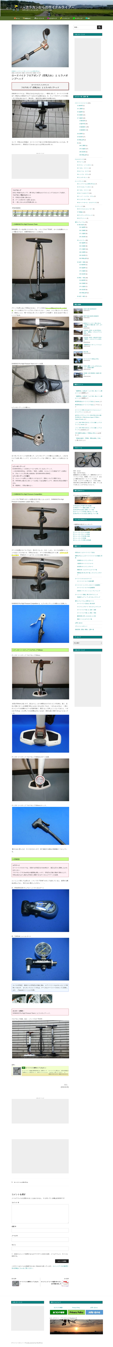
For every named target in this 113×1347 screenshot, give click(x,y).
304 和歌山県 (83, 292)
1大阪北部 (82, 120)
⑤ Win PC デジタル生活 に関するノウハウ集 (85, 513)
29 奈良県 (80, 136)
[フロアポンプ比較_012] (40, 1058)
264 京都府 (82, 283)
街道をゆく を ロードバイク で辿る (85, 552)
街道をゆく (28, 18)
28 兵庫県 (80, 133)
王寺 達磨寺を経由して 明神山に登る (85, 433)
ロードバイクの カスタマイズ (83, 578)
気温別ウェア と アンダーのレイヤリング (88, 597)
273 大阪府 (82, 271)
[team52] (40, 402)
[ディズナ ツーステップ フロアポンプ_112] (40, 844)
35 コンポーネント (82, 177)
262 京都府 (82, 246)
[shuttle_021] (32, 1002)
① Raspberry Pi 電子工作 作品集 (82, 505)
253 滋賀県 (82, 267)
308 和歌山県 (83, 155)
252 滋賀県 (82, 243)
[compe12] (40, 545)
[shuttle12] (40, 980)
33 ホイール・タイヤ (83, 171)
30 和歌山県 (80, 140)
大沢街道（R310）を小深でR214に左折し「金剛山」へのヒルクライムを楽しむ (92, 332)
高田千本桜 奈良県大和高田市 (91, 316)
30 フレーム (80, 162)
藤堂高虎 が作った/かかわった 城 (86, 616)
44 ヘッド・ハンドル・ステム (85, 196)
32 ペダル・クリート (83, 168)
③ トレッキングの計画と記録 (81, 536)
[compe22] (40, 598)
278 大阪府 (82, 148)
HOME (13, 71)
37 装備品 (80, 212)
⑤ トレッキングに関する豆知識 (82, 540)
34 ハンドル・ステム (83, 174)
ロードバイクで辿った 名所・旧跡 (86, 609)
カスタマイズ (53, 18)
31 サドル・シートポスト (84, 165)
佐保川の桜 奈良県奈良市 (89, 309)
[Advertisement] (40, 166)
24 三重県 (80, 108)
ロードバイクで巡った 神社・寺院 (86, 613)
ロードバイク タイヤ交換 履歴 (85, 581)
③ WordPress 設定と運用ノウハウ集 (83, 509)
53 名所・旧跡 (81, 262)
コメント (15, 1202)
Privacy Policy (76, 1307)
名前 (14, 1226)
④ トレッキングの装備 (79, 538)
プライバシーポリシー (81, 626)
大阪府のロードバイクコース (85, 563)
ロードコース (40, 18)
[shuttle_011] (19, 1002)
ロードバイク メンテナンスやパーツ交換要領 (87, 585)
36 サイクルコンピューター (85, 209)
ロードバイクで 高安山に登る (91, 359)
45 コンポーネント (82, 199)
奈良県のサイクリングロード (85, 566)
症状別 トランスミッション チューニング (88, 590)
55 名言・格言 (81, 296)
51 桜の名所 (80, 224)
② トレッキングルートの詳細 (81, 534)
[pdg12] (40, 931)
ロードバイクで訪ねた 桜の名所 (86, 603)
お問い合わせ (78, 623)
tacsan (39, 72)
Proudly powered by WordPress (34, 1343)
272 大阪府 (82, 249)
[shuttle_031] (45, 1002)
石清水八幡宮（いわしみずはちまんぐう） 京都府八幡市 (92, 366)
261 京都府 (82, 230)
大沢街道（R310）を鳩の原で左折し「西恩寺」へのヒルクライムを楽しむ (92, 339)
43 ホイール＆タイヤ (83, 193)
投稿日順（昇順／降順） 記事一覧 (84, 629)
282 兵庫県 (82, 252)
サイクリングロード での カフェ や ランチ (89, 606)
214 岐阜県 (82, 280)
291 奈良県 (82, 236)
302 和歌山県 (83, 258)
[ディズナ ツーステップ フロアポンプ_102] (40, 752)
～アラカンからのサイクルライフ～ (48, 7)
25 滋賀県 (80, 112)
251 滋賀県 (82, 227)
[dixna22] (40, 800)
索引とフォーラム (80, 222)
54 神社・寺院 (81, 277)
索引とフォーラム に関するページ (84, 601)
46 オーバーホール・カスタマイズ (86, 202)
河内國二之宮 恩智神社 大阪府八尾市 (92, 373)
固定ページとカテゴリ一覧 (84, 619)
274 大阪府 (82, 286)
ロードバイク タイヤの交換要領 (86, 587)
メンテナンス (66, 18)
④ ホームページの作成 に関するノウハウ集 (85, 511)
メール (15, 1235)
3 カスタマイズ (79, 159)
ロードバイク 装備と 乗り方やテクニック (86, 594)
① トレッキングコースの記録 (81, 532)
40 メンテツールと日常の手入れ (31, 71)
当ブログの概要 (58, 1307)
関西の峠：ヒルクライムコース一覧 (87, 569)
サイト (14, 1245)
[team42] (40, 137)
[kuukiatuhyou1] (40, 216)
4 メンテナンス (19, 71)
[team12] (38, 303)
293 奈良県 (82, 274)
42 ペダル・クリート (83, 190)
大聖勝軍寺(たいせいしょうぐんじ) (92, 344)
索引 (89, 18)
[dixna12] (40, 699)
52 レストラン (81, 240)
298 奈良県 (82, 151)
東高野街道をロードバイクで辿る (84, 401)
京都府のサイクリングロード (85, 560)
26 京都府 (80, 115)
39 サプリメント (81, 218)
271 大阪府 (82, 233)
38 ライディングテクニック (85, 215)
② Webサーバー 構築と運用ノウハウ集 (84, 507)
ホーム (18, 18)
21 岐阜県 (80, 105)
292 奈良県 (82, 255)
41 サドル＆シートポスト (84, 187)
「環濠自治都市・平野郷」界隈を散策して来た (88, 438)
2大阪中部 (82, 123)
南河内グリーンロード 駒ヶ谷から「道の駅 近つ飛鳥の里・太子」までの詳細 (92, 325)
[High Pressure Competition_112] (40, 642)
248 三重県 (82, 145)
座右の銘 (85, 351)
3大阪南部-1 (82, 127)
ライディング (78, 18)
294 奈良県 (82, 289)
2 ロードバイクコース (81, 103)
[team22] (40, 359)
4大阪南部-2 (82, 130)
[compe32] (40, 451)
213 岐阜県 (82, 264)
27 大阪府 (80, 118)
